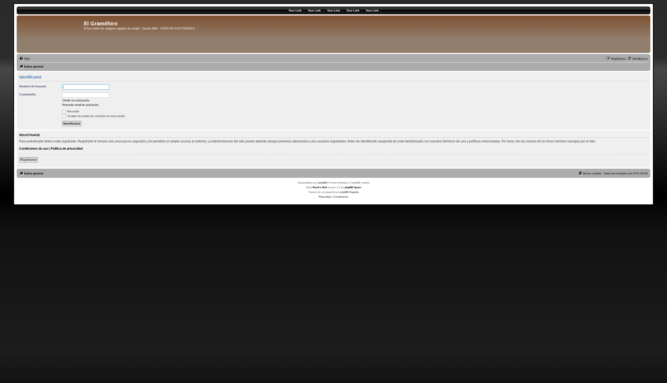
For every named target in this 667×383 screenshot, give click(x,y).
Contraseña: (27, 94)
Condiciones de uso (33, 148)
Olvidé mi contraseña (75, 100)
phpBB (322, 182)
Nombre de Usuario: (33, 86)
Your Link (294, 10)
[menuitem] (24, 59)
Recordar (72, 111)
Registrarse (28, 160)
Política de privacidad (67, 148)
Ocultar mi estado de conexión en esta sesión (95, 116)
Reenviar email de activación (80, 104)
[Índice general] (51, 34)
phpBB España (349, 192)
